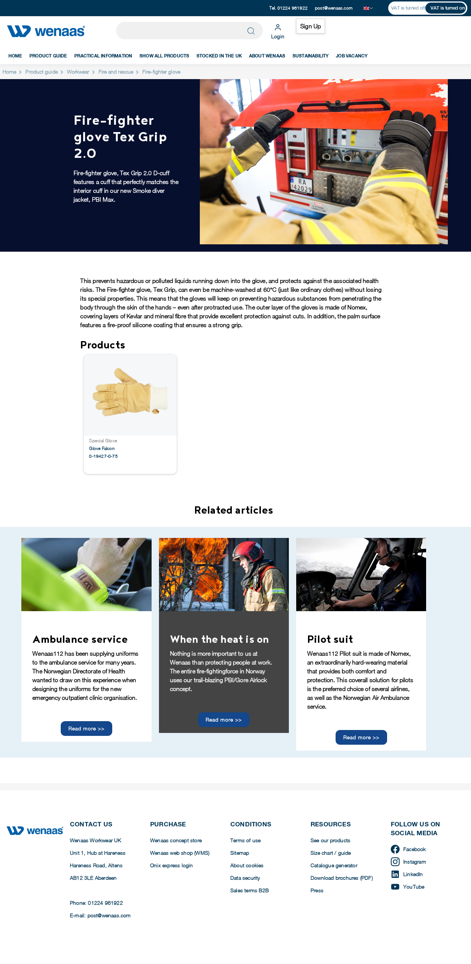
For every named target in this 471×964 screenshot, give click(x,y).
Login (277, 36)
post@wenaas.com (334, 8)
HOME (15, 56)
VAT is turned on (447, 8)
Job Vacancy (352, 56)
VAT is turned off (408, 8)
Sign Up (310, 26)
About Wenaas (267, 56)
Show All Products (164, 56)
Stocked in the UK (219, 56)
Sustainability (311, 56)
